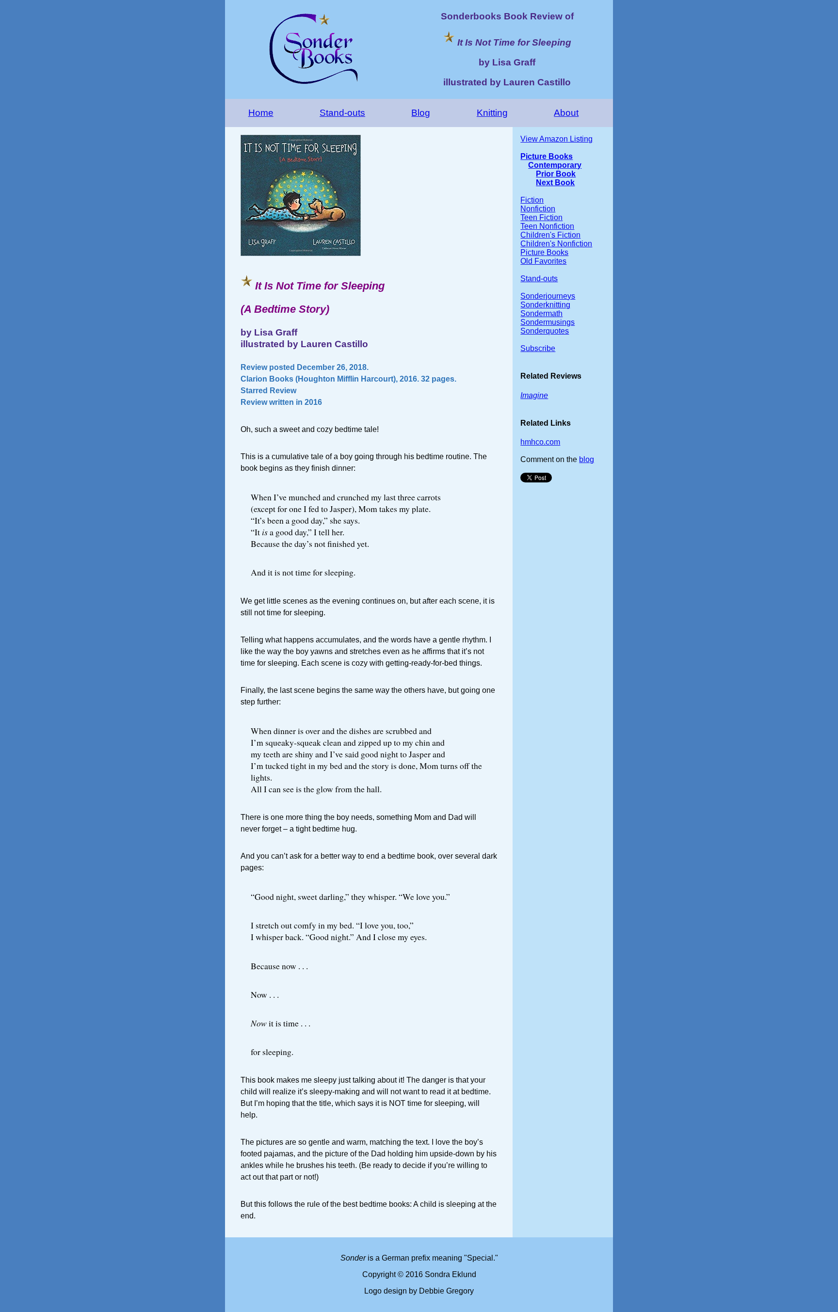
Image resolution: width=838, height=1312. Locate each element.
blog (586, 459)
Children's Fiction (550, 235)
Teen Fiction (541, 217)
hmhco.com (540, 442)
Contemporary (554, 165)
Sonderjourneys (547, 296)
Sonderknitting (545, 305)
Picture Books (546, 156)
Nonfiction (537, 209)
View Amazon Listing (556, 139)
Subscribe (537, 348)
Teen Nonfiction (547, 226)
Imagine (534, 395)
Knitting (492, 113)
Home (261, 113)
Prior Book (556, 174)
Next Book (555, 182)
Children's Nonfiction (556, 244)
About (566, 113)
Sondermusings (547, 322)
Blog (420, 113)
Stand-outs (342, 113)
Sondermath (541, 313)
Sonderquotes (544, 331)
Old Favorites (543, 261)
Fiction (532, 200)
